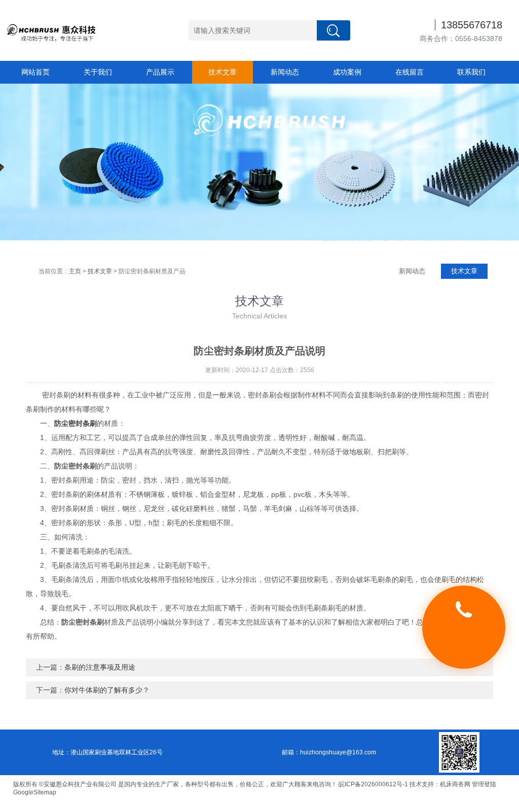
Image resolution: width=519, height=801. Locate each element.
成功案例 (347, 72)
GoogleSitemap (34, 792)
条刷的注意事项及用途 (99, 667)
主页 (75, 271)
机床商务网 (455, 784)
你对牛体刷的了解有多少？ (107, 690)
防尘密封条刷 (75, 423)
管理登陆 (484, 784)
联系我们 (471, 72)
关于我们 (98, 72)
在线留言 (409, 72)
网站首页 (35, 72)
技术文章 (222, 72)
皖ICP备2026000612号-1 (373, 784)
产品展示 (160, 72)
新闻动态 (285, 72)
